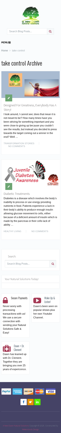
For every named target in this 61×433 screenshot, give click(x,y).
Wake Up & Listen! (49, 300)
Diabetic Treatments (17, 194)
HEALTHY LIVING (12, 231)
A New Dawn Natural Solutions (16, 425)
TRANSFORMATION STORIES (19, 143)
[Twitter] (30, 402)
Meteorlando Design (30, 429)
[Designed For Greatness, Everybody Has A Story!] (30, 84)
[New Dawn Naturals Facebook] (23, 402)
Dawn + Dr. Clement (19, 348)
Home (4, 50)
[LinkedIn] (37, 402)
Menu (4, 42)
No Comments (16, 146)
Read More (51, 149)
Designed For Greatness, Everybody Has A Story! (30, 107)
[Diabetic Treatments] (30, 173)
